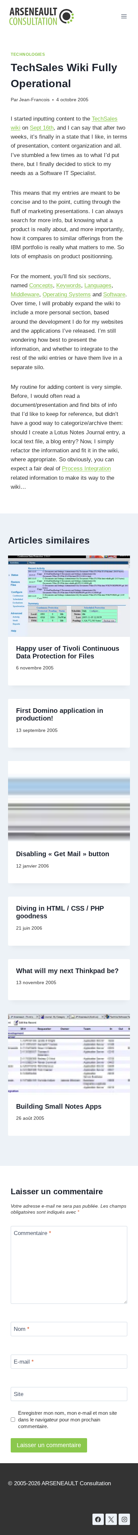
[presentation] (69, 596)
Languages (98, 285)
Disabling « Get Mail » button (62, 854)
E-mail (24, 1362)
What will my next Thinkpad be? (67, 970)
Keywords (68, 285)
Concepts (41, 285)
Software (114, 294)
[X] (111, 1519)
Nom (21, 1329)
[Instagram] (124, 1519)
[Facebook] (98, 1519)
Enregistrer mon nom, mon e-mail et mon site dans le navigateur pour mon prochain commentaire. (67, 1419)
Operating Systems (67, 294)
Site (18, 1394)
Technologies (28, 54)
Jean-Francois (34, 99)
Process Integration (86, 468)
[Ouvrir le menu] (124, 16)
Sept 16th (42, 128)
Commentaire (32, 1233)
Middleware (25, 294)
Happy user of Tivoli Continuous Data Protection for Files (67, 652)
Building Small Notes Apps (58, 1106)
